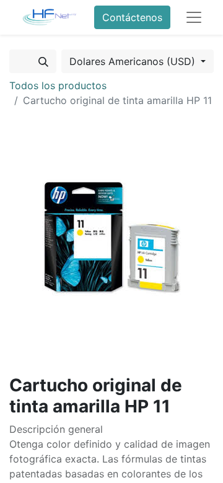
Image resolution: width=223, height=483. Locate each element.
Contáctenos (132, 17)
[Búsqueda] (43, 61)
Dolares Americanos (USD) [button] (133, 61)
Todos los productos (58, 85)
